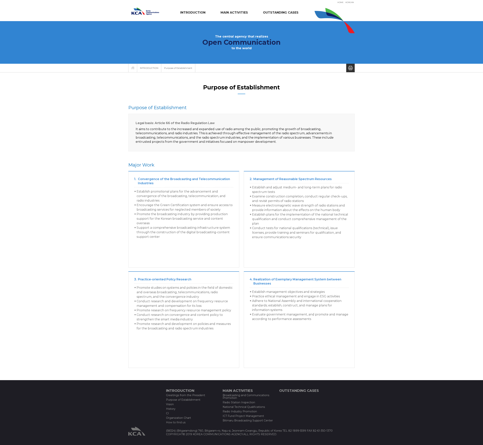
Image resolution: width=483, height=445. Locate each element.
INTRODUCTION (192, 12)
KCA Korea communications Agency (145, 11)
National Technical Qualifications (244, 407)
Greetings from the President (185, 395)
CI (167, 413)
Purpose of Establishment (178, 68)
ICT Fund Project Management (243, 416)
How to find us (175, 422)
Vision (170, 404)
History (170, 408)
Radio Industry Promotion (240, 411)
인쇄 (350, 68)
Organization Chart (178, 418)
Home (132, 68)
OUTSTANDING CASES (280, 12)
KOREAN (349, 2)
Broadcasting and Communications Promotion (246, 397)
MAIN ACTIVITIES (234, 12)
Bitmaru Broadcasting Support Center (248, 420)
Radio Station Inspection (239, 402)
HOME (340, 2)
